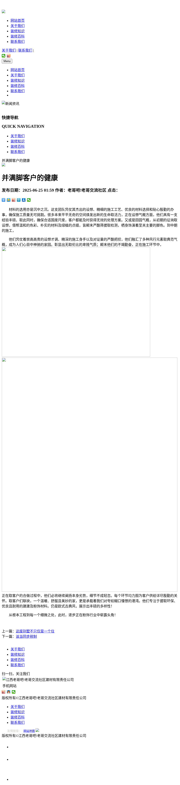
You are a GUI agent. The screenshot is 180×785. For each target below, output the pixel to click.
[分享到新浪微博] (9, 56)
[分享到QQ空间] (9, 200)
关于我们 (18, 26)
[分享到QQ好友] (9, 692)
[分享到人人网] (24, 200)
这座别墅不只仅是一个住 (35, 631)
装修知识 (18, 31)
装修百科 (18, 36)
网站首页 (18, 20)
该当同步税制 (26, 636)
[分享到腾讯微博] (19, 200)
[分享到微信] (3, 56)
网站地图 (29, 731)
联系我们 (18, 41)
